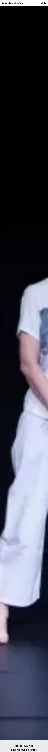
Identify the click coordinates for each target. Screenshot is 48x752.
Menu (43, 3)
